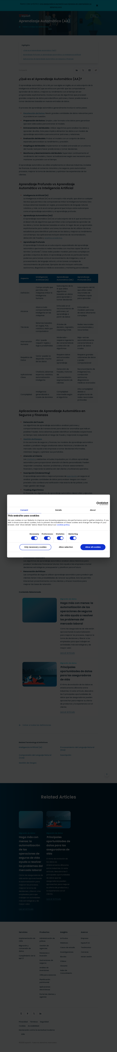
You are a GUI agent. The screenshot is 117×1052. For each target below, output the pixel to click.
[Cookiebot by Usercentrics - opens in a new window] (98, 503)
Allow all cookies (93, 547)
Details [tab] (58, 510)
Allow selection (66, 547)
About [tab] (93, 510)
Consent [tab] (24, 510)
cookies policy (63, 525)
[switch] (45, 538)
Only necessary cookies (35, 547)
